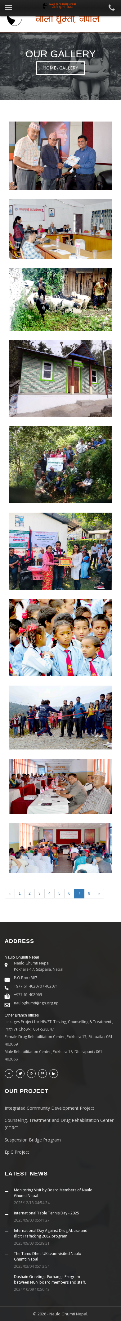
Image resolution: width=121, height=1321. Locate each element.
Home (49, 68)
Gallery (68, 68)
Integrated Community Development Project (49, 1108)
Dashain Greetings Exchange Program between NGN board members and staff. (50, 1279)
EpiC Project (17, 1152)
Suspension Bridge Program (33, 1140)
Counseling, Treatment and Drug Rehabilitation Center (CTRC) (59, 1124)
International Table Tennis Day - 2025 (46, 1213)
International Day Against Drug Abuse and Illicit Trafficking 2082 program (50, 1233)
